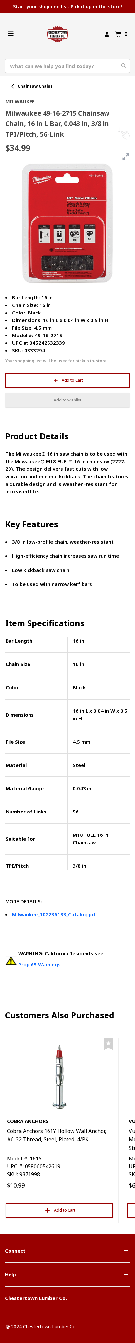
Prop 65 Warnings (39, 964)
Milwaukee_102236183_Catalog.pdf (54, 914)
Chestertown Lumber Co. (36, 1298)
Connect (15, 1250)
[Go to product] (59, 1076)
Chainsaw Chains (35, 86)
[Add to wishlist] (108, 1044)
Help (10, 1274)
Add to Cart (72, 380)
